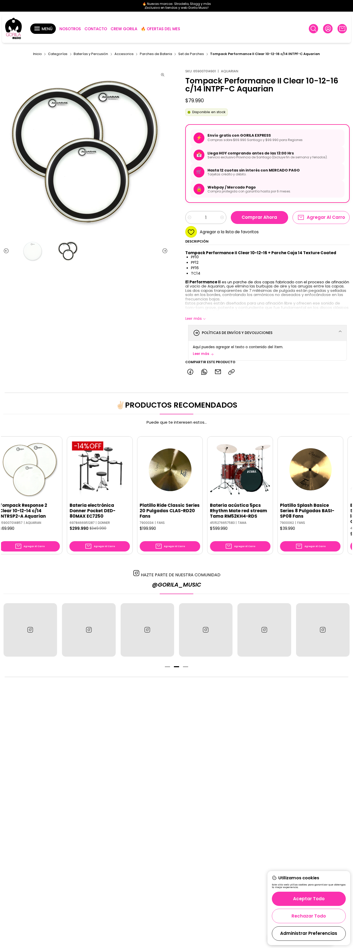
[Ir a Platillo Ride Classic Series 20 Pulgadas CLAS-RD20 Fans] (141, 469)
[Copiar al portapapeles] (232, 372)
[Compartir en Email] (218, 372)
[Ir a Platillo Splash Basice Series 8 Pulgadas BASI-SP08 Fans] (282, 469)
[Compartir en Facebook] (190, 372)
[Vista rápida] (26, 474)
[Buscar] (313, 28)
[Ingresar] (327, 28)
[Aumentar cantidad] (222, 217)
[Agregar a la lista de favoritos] (26, 461)
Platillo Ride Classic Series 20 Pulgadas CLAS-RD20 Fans (141, 510)
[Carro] (342, 28)
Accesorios (124, 54)
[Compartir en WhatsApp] (204, 372)
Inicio (37, 54)
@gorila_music (176, 585)
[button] (43, 29)
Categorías (57, 54)
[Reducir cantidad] (190, 217)
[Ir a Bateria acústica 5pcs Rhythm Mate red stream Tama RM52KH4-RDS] (211, 469)
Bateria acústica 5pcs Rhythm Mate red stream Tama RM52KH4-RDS (210, 510)
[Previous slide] (7, 251)
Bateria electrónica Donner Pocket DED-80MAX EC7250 (64, 510)
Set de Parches (191, 54)
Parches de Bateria (156, 54)
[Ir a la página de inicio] (13, 29)
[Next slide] (164, 251)
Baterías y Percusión (91, 54)
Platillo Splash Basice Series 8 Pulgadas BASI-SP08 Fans (279, 510)
